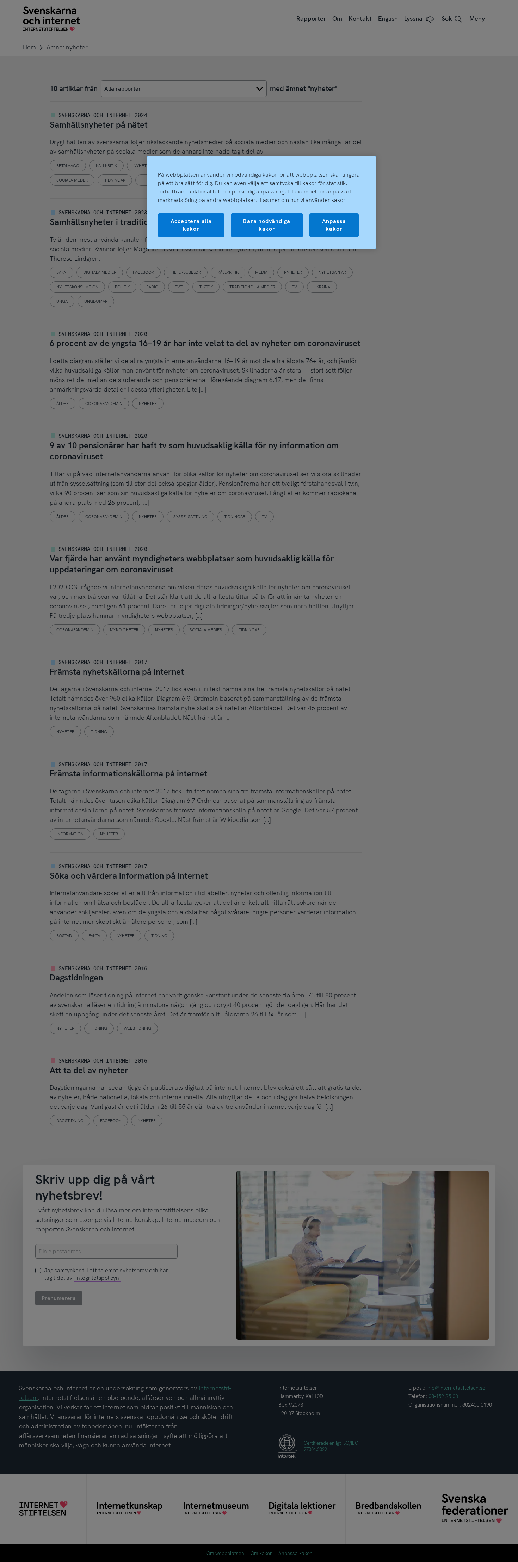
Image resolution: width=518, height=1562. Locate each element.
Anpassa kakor (334, 225)
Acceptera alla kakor (191, 225)
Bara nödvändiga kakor (266, 225)
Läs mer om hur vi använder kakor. (303, 200)
